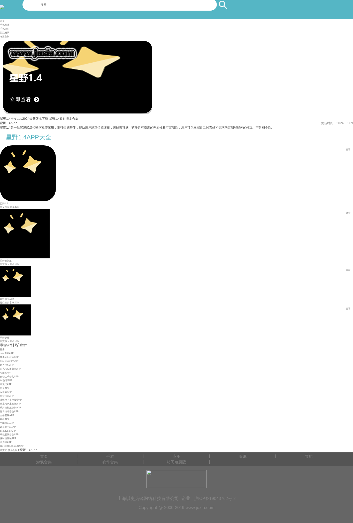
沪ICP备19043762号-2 (215, 498)
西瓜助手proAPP (8, 427)
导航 (309, 456)
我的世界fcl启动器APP (12, 446)
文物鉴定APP (7, 423)
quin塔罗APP (7, 353)
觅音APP (4, 388)
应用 (176, 456)
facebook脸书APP (9, 361)
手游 (110, 456)
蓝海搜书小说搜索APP (11, 400)
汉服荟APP (6, 392)
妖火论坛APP (7, 365)
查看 (348, 149)
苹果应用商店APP (9, 357)
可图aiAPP (5, 372)
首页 (2, 21)
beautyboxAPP (8, 431)
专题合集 (4, 36)
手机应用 (4, 28)
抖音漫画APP (7, 396)
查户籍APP (6, 442)
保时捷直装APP (8, 438)
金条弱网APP (7, 415)
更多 (2, 349)
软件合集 (12, 450)
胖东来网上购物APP (10, 403)
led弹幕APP (6, 380)
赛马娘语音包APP (9, 411)
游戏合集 (44, 462)
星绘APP (4, 419)
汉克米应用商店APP (10, 369)
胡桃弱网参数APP (9, 434)
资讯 (243, 456)
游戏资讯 (4, 32)
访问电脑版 (176, 462)
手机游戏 (4, 25)
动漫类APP (6, 384)
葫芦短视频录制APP (10, 407)
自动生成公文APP (9, 376)
